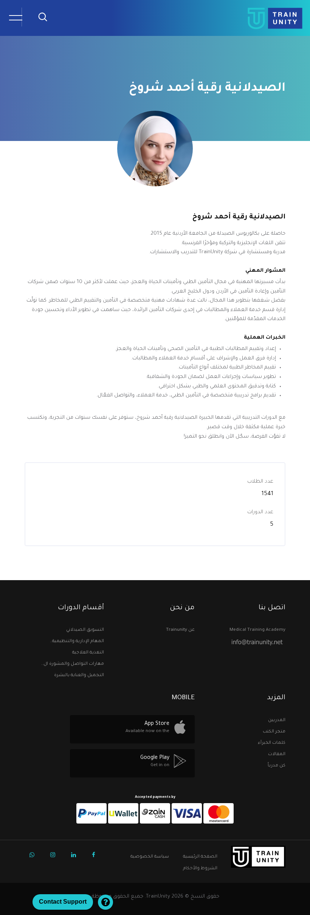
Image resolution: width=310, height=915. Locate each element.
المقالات (276, 754)
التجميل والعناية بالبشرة (79, 675)
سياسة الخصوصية (149, 857)
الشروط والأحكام (200, 868)
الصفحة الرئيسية (200, 857)
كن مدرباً (276, 765)
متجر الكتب (274, 730)
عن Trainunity (180, 630)
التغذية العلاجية (88, 652)
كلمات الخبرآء (271, 742)
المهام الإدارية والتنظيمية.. (77, 641)
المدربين (276, 720)
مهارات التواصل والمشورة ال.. (72, 664)
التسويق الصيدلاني (85, 630)
